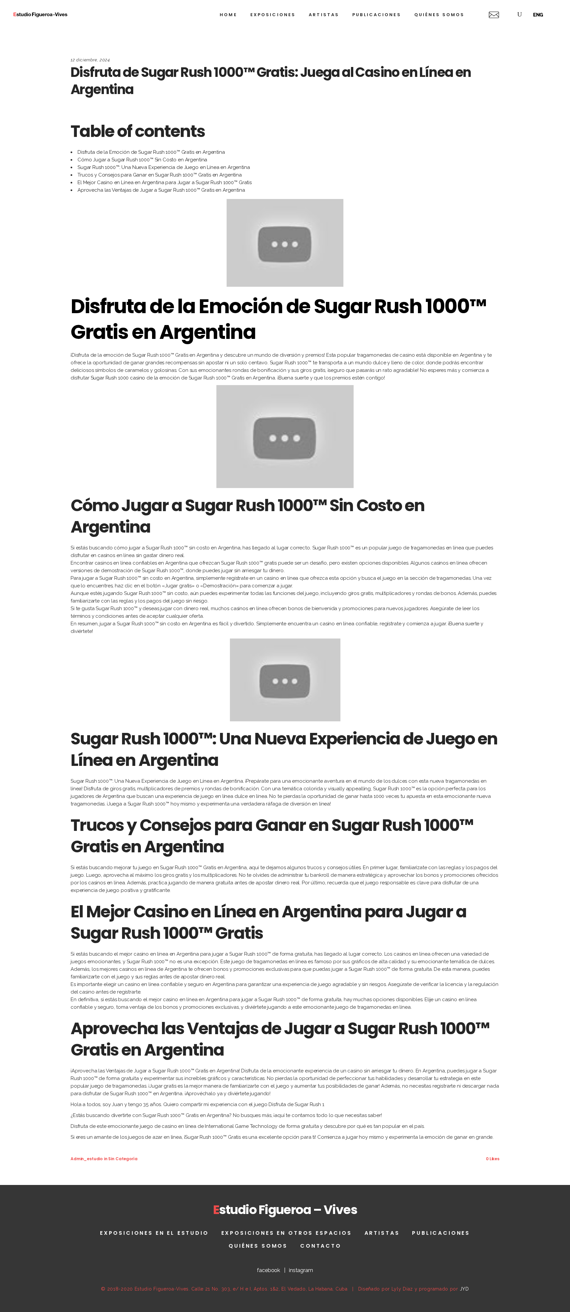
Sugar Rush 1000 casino (118, 378)
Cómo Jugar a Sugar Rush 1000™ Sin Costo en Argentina (142, 160)
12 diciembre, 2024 (90, 59)
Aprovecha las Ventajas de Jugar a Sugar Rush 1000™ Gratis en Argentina (161, 190)
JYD (464, 1289)
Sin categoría (122, 1159)
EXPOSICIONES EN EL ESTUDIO (154, 1233)
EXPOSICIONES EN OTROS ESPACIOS (286, 1233)
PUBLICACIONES (441, 1233)
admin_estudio (87, 1159)
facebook (268, 1270)
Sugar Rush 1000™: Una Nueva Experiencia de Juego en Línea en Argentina (164, 167)
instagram (301, 1270)
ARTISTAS (382, 1233)
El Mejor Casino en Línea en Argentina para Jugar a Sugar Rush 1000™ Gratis (165, 182)
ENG (538, 15)
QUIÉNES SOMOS (258, 1246)
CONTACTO (320, 1246)
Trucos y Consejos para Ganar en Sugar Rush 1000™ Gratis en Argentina (160, 175)
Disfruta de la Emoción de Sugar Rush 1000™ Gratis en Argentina (151, 152)
